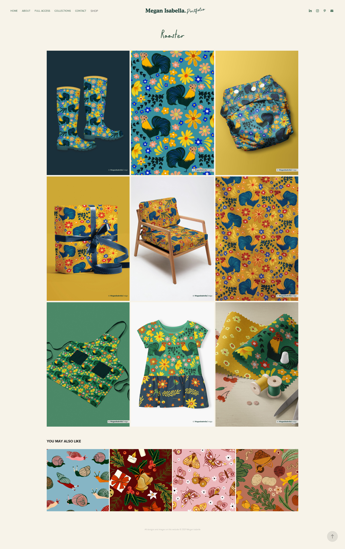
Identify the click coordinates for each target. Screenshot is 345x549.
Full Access (42, 11)
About (26, 11)
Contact (80, 11)
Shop (94, 11)
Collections (62, 11)
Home (14, 11)
